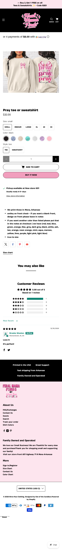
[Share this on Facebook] (13, 244)
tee (6, 150)
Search (6, 419)
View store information (15, 196)
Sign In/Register (10, 465)
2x (44, 127)
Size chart (8, 252)
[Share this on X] (6, 244)
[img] (9, 329)
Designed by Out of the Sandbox (38, 497)
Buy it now (31, 174)
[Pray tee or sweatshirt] (31, 72)
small (7, 127)
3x (51, 127)
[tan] (20, 139)
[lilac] (42, 139)
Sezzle (6, 416)
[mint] (28, 139)
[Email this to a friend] (27, 244)
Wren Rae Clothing (16, 497)
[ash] (35, 139)
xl (37, 127)
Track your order (10, 422)
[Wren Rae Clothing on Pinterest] (11, 431)
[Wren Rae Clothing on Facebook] (4, 431)
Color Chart (8, 474)
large (28, 127)
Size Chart (7, 468)
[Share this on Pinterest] (20, 244)
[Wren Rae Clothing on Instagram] (7, 431)
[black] (6, 139)
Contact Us (8, 413)
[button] (31, 36)
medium (18, 127)
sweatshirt (17, 150)
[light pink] (49, 139)
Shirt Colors (8, 425)
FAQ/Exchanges (10, 410)
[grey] (13, 139)
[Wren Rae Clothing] (31, 20)
